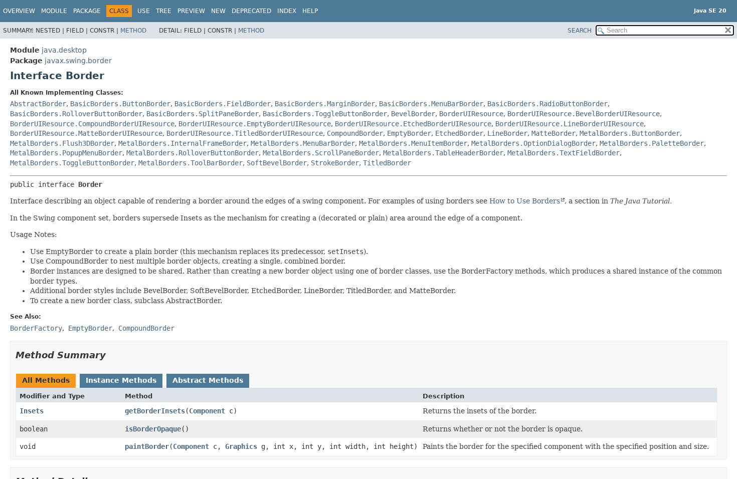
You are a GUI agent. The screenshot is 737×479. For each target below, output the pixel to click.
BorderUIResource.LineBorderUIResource (569, 124)
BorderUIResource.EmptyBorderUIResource (254, 124)
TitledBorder (387, 163)
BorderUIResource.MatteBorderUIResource (86, 133)
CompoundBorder (355, 133)
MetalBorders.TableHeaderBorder (443, 153)
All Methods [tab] (46, 380)
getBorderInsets (155, 411)
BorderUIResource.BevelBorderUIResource (583, 114)
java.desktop (64, 50)
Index (286, 11)
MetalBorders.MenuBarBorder (303, 143)
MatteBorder (553, 133)
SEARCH (580, 30)
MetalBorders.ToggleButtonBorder (72, 163)
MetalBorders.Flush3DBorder (62, 143)
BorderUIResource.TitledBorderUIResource (244, 133)
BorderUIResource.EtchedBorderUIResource (413, 124)
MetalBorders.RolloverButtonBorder (192, 153)
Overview (19, 11)
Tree (163, 11)
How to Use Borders (524, 201)
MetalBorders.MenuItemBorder (413, 143)
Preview (191, 11)
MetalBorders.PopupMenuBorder (66, 153)
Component (207, 411)
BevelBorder (413, 114)
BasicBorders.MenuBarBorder (431, 104)
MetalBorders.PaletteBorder (652, 143)
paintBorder (147, 446)
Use (143, 11)
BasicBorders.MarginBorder (325, 104)
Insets (32, 411)
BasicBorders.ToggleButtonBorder (325, 114)
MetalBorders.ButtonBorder (630, 133)
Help (310, 11)
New (218, 11)
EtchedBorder (459, 133)
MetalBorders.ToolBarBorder (190, 163)
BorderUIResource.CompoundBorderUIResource (92, 124)
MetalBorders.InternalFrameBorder (182, 143)
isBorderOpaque (153, 429)
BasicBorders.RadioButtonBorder (547, 104)
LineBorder (507, 133)
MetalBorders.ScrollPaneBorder (321, 153)
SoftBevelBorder (277, 163)
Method (133, 30)
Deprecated (251, 11)
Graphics (241, 446)
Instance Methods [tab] (121, 380)
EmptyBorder (409, 133)
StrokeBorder (335, 163)
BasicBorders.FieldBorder (222, 104)
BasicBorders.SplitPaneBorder (202, 114)
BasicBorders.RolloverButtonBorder (76, 114)
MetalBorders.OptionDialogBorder (533, 143)
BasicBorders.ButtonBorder (120, 104)
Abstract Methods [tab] (207, 380)
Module (54, 11)
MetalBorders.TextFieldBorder (563, 153)
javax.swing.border (78, 61)
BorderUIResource (471, 114)
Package (87, 11)
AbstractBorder (38, 104)
